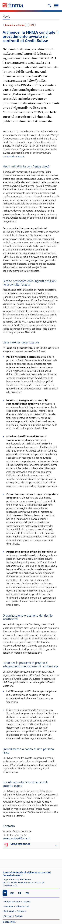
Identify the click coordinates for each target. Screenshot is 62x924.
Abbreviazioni (22, 906)
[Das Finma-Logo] (13, 5)
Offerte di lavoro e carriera (17, 901)
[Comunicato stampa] (6, 845)
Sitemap (8, 916)
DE (12, 893)
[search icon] (49, 5)
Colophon (21, 911)
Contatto (8, 906)
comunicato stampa (13, 156)
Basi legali (9, 911)
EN (27, 893)
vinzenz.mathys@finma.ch (16, 838)
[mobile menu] (56, 5)
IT (5, 893)
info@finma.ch (10, 885)
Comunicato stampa (20, 844)
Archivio (19, 916)
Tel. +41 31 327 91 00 (13, 882)
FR (19, 893)
